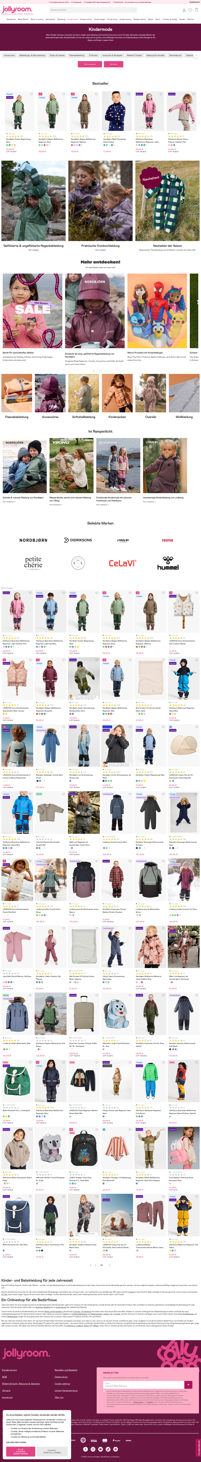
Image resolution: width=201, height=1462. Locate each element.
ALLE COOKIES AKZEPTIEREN (21, 1451)
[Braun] (45, 145)
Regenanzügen (96, 1314)
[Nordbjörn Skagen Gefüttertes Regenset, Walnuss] (106, 647)
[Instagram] (93, 1449)
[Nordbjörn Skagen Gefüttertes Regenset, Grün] (103, 647)
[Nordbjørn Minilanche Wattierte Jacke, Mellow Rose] (137, 982)
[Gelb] (12, 145)
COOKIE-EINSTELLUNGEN (52, 1451)
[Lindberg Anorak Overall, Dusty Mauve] (104, 848)
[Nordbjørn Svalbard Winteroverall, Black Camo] (70, 1250)
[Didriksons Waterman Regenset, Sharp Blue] (170, 714)
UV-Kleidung (86, 1311)
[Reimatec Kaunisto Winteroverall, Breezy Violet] (176, 1049)
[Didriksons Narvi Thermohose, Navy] (39, 1250)
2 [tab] (96, 371)
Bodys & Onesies (57, 55)
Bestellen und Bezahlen (66, 1370)
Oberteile (190, 55)
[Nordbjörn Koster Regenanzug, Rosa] (75, 647)
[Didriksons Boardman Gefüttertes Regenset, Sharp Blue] (4, 848)
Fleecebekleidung (76, 55)
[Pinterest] (115, 1449)
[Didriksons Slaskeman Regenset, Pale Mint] (142, 1116)
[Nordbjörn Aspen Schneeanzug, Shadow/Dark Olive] (70, 714)
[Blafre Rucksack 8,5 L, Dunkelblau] (9, 1116)
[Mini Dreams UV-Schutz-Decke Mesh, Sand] (137, 714)
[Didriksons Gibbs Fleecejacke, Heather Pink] (7, 1183)
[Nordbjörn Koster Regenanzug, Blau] (73, 647)
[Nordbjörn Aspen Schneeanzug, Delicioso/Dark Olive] (73, 714)
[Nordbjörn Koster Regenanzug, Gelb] (78, 647)
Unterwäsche (61, 1307)
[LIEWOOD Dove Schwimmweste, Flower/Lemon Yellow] (6, 714)
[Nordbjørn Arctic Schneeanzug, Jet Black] (103, 781)
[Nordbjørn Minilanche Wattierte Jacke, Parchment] (139, 982)
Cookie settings (62, 1383)
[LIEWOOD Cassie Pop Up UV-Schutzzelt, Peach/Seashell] (170, 781)
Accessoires (9, 55)
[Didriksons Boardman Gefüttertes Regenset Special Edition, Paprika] (170, 1116)
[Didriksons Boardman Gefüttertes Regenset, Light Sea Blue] (6, 647)
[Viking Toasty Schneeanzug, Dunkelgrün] (109, 982)
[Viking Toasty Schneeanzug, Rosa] (106, 982)
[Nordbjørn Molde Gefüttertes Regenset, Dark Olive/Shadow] (137, 1183)
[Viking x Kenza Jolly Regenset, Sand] (106, 1116)
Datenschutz (61, 1376)
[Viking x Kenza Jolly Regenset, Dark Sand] (103, 1116)
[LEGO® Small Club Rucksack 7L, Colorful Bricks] (75, 1183)
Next (196, 55)
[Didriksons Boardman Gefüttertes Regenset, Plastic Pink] (9, 848)
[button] (190, 10)
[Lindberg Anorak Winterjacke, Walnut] (73, 915)
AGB (4, 1376)
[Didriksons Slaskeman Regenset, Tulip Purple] (139, 1116)
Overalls (76, 1311)
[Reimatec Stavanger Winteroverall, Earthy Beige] (42, 781)
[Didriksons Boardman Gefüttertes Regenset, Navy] (6, 848)
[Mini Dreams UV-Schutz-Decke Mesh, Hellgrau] (139, 714)
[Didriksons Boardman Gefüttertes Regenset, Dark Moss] (11, 647)
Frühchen (93, 55)
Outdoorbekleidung (79, 1314)
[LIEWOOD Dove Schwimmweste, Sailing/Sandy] (174, 647)
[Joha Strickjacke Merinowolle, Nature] (42, 848)
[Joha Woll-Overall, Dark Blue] (11, 982)
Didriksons (71, 1326)
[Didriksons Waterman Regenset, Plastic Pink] (175, 714)
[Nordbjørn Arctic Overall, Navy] (106, 781)
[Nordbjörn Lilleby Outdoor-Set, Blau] (39, 982)
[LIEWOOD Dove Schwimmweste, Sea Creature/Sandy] (170, 647)
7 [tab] (110, 371)
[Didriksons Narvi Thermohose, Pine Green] (37, 1250)
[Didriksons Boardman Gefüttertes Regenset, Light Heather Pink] (4, 647)
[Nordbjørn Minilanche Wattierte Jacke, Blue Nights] (142, 982)
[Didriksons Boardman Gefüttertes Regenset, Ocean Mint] (9, 647)
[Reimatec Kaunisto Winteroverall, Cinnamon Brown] (173, 1049)
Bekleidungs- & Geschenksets (32, 55)
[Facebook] (85, 1449)
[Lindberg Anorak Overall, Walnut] (106, 848)
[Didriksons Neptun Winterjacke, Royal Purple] (39, 1049)
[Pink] (15, 145)
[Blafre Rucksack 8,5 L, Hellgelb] (6, 1116)
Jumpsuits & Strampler (112, 55)
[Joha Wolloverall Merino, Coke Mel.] (6, 982)
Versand (6, 1390)
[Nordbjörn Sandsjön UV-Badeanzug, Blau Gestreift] (106, 1183)
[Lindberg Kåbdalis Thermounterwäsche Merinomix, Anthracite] (137, 1250)
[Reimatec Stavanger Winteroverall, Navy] (40, 781)
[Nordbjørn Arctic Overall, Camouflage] (111, 781)
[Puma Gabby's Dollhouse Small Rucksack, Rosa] (170, 1183)
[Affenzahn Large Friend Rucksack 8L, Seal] (103, 1049)
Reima (86, 1326)
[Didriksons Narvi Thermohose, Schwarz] (42, 1250)
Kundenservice (195, 2)
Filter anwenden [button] (90, 64)
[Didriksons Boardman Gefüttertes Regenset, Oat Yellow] (11, 848)
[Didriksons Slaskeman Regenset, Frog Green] (137, 1116)
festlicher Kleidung (42, 1307)
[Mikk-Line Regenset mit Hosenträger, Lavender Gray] (72, 848)
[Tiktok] (108, 1449)
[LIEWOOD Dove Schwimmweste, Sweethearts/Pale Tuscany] (4, 714)
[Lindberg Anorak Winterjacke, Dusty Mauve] (70, 915)
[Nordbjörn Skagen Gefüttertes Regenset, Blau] (111, 647)
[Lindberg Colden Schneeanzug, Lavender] (45, 915)
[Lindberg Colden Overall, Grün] (42, 915)
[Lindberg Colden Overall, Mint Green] (37, 915)
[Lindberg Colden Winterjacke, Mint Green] (7, 1049)
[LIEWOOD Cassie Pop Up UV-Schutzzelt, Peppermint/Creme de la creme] (173, 781)
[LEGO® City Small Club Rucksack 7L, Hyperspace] (73, 1183)
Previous (2, 122)
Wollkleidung (12, 1316)
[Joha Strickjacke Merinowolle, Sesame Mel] (37, 848)
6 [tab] (107, 371)
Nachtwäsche (175, 55)
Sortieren (113, 64)
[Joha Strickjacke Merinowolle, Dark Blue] (39, 848)
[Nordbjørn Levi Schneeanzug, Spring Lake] (70, 781)
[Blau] (10, 145)
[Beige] (109, 145)
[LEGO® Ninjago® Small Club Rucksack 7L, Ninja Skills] (70, 1183)
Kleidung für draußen (156, 55)
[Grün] (7, 145)
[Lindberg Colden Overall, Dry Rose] (39, 915)
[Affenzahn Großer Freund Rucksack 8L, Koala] (37, 1183)
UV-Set (4, 1294)
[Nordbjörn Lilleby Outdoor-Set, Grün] (42, 982)
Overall (131, 1292)
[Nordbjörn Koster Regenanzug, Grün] (70, 647)
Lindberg (79, 1326)
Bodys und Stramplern (53, 1311)
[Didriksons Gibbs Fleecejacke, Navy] (5, 1183)
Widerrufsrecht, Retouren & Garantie (21, 1383)
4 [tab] (101, 371)
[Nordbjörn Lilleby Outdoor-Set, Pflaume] (37, 982)
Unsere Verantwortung (66, 1390)
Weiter (109, 1265)
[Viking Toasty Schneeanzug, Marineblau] (103, 982)
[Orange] (172, 145)
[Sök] (134, 9)
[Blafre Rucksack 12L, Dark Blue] (4, 1250)
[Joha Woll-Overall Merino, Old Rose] (4, 982)
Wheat (96, 1326)
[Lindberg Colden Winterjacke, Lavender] (4, 1049)
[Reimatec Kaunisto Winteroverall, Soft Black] (170, 1049)
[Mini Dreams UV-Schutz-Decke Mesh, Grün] (142, 714)
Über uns (59, 1397)
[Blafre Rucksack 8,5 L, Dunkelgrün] (4, 1116)
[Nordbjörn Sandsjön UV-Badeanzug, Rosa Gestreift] (103, 1183)
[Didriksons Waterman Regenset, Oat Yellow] (173, 714)
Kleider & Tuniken (134, 55)
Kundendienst (199, 1448)
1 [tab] (93, 371)
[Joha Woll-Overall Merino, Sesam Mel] (9, 982)
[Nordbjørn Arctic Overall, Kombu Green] (109, 781)
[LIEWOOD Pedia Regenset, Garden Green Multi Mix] (70, 1116)
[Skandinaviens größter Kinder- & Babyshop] (17, 9)
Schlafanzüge (188, 1314)
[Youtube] (100, 1449)
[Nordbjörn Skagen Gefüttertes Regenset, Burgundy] (109, 647)
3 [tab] (99, 371)
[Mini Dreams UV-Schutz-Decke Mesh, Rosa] (144, 714)
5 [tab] (104, 371)
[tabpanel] (32, 318)
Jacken (106, 1314)
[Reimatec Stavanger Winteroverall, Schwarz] (37, 781)
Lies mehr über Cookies (16, 1442)
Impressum (7, 1397)
